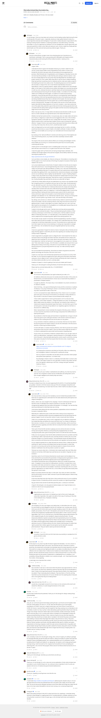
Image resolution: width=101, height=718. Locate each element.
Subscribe (89, 3)
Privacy (53, 707)
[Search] (79, 3)
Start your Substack (47, 711)
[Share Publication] (82, 3)
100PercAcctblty (36, 565)
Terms (57, 707)
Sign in (96, 3)
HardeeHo (29, 678)
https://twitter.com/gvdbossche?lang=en (44, 680)
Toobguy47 (30, 691)
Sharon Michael (31, 660)
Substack (43, 715)
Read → (25, 17)
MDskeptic (29, 35)
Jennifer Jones (30, 671)
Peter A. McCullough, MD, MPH (31, 12)
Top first (75, 22)
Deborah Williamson (32, 653)
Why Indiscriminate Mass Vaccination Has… (36, 10)
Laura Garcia (35, 64)
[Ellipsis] (76, 35)
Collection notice (64, 707)
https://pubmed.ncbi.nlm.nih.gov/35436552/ (43, 156)
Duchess (29, 591)
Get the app (58, 711)
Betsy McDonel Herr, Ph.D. (36, 381)
